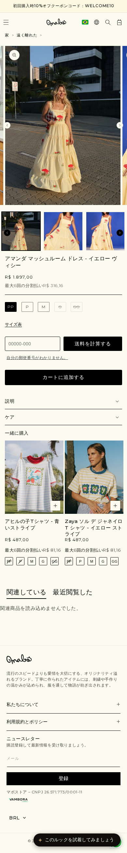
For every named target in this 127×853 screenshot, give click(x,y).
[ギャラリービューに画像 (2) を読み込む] (63, 231)
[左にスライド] (7, 125)
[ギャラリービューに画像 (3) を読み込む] (105, 231)
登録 (63, 778)
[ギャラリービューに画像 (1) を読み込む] (21, 231)
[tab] (26, 592)
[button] (108, 22)
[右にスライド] (120, 125)
